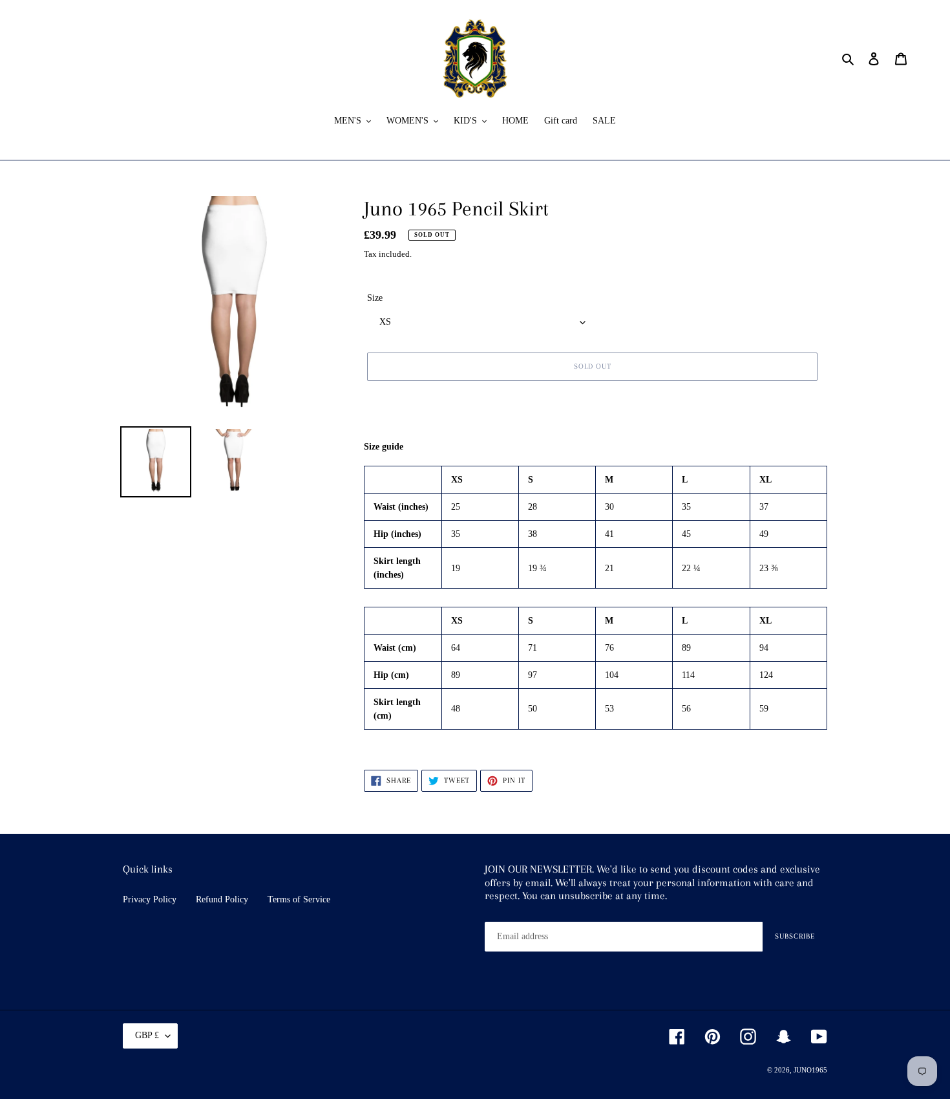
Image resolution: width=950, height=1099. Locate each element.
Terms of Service (299, 899)
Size (375, 298)
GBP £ (147, 1035)
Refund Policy (222, 899)
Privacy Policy (149, 899)
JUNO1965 (810, 1070)
